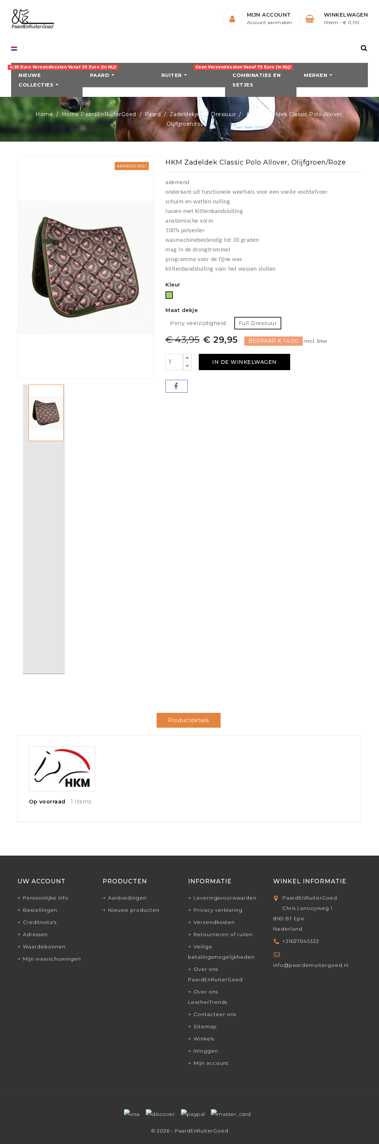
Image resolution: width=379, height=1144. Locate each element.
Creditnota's (40, 922)
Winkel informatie (309, 881)
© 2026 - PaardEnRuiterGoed (189, 1131)
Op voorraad (47, 801)
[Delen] (176, 386)
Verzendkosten (214, 922)
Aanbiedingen (127, 898)
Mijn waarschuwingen (52, 959)
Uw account (41, 881)
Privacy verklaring (218, 910)
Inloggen (206, 1051)
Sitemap (205, 1026)
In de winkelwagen (244, 362)
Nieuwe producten (134, 910)
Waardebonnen (44, 947)
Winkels (204, 1039)
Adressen (35, 934)
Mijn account (211, 1063)
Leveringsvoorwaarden (225, 898)
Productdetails (188, 720)
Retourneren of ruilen (223, 934)
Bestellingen (40, 910)
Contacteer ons (215, 1014)
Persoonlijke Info (45, 898)
